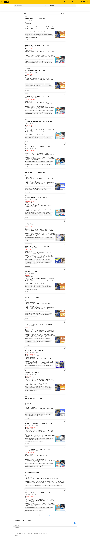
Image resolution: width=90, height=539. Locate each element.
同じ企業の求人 (27, 39)
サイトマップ (24, 533)
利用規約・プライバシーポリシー (32, 533)
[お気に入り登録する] (64, 16)
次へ (50, 515)
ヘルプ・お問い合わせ (17, 533)
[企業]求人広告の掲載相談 (43, 533)
